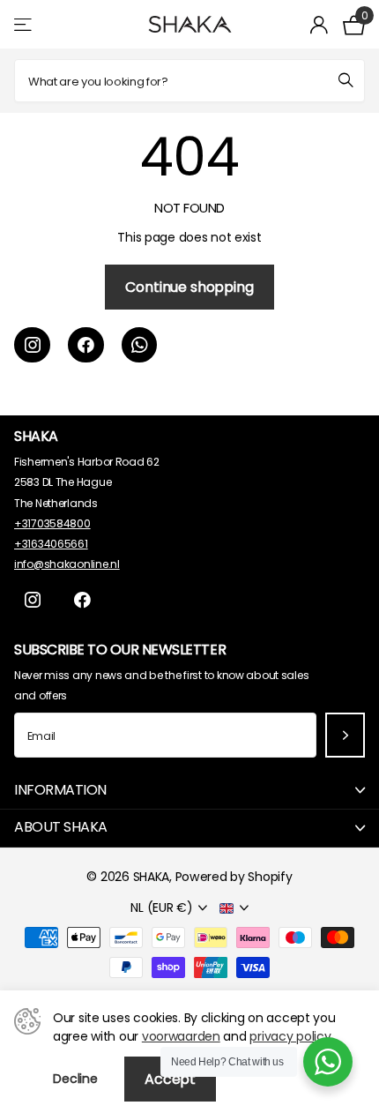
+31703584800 (52, 523)
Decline (75, 1078)
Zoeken (345, 80)
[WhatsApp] (140, 345)
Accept (170, 1079)
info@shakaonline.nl (67, 563)
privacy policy (290, 1036)
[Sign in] (319, 25)
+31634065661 (51, 543)
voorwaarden (181, 1036)
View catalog (24, 24)
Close (189, 790)
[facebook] (86, 345)
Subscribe (345, 735)
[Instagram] (32, 345)
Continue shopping (189, 287)
